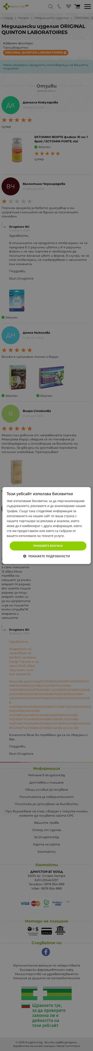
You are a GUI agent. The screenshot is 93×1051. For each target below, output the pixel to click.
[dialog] (46, 525)
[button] (46, 556)
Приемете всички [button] (48, 546)
